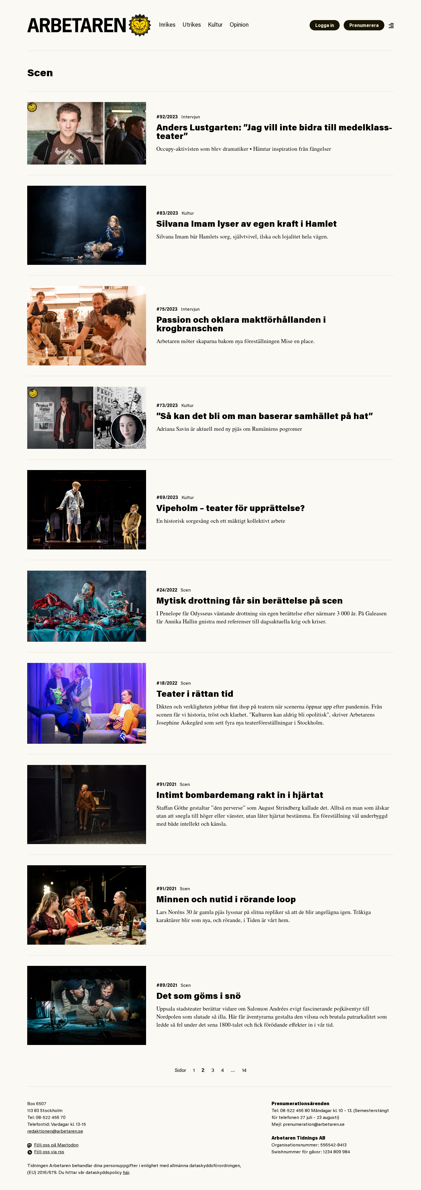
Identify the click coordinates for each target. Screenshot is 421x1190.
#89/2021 (166, 985)
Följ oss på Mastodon (56, 1145)
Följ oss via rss (49, 1152)
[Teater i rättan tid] (86, 703)
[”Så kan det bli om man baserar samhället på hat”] (86, 418)
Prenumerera (364, 26)
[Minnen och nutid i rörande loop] (86, 904)
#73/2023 (167, 406)
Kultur (215, 25)
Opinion (239, 25)
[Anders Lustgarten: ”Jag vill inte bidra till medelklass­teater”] (86, 133)
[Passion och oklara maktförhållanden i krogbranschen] (86, 325)
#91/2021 (166, 784)
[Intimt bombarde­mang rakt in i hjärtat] (86, 804)
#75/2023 (167, 309)
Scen (186, 590)
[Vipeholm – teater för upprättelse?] (86, 509)
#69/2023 (167, 498)
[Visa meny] (391, 25)
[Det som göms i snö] (86, 1005)
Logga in (324, 26)
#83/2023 (167, 213)
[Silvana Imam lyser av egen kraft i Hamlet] (86, 225)
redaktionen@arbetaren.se (55, 1131)
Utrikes (191, 25)
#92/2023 (167, 117)
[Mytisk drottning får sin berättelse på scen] (86, 606)
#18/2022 (166, 683)
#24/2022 (166, 590)
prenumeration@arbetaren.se (314, 1124)
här (126, 1173)
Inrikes (167, 25)
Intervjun (190, 117)
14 (244, 1070)
